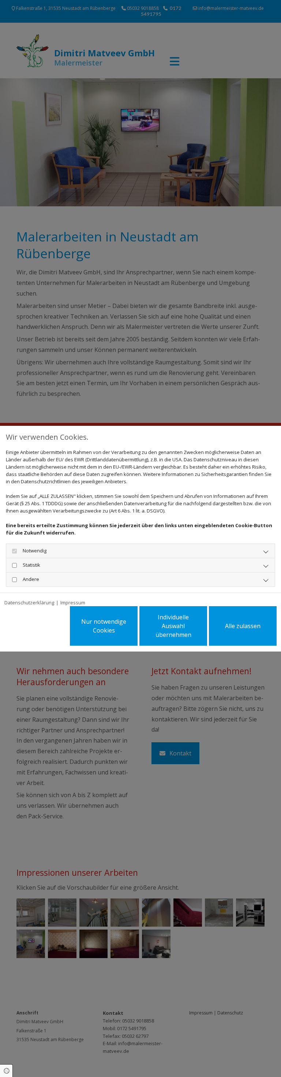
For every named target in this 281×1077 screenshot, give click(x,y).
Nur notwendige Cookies (103, 626)
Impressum (72, 602)
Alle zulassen (243, 626)
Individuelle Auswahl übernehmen (173, 626)
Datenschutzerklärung (29, 602)
